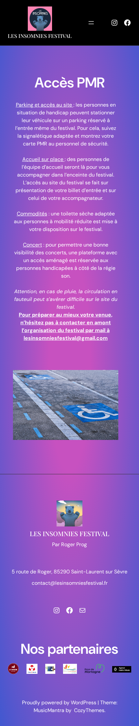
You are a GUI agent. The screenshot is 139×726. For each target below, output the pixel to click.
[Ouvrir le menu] (91, 23)
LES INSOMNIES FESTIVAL (40, 35)
